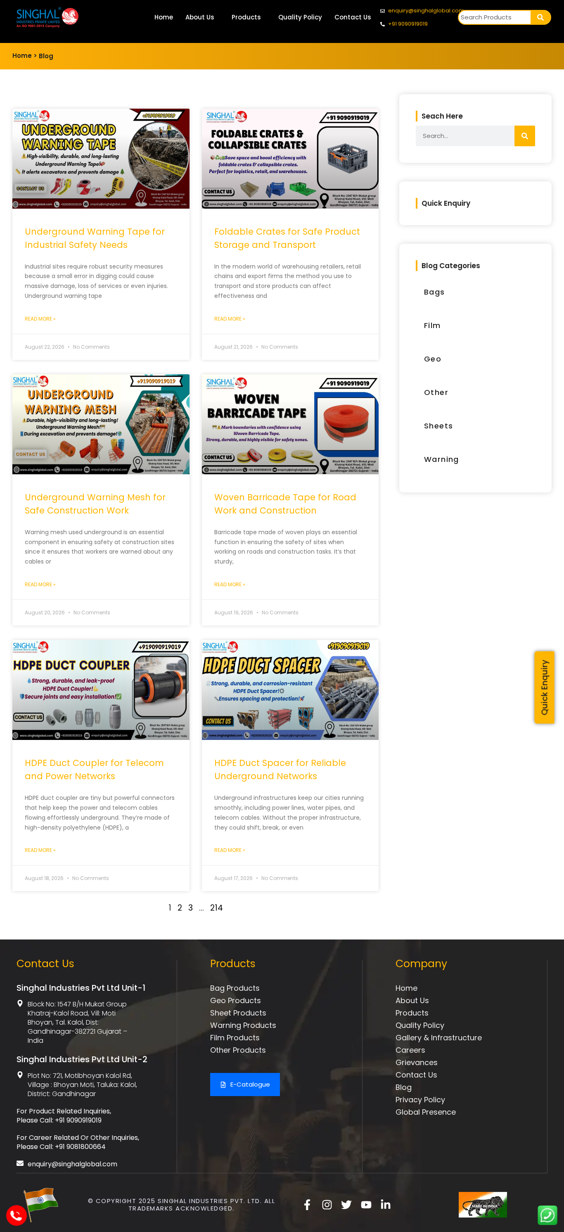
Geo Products (235, 1000)
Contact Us (352, 17)
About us (412, 1000)
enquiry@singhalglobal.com (72, 1164)
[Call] (16, 1221)
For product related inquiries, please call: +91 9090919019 (64, 1115)
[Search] (540, 17)
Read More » (40, 318)
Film (432, 325)
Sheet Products (238, 1013)
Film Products (235, 1037)
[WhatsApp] (547, 1222)
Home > (24, 55)
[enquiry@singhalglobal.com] (20, 1163)
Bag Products (235, 988)
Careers (410, 1050)
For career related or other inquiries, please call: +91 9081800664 (78, 1142)
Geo (432, 359)
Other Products (238, 1050)
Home (163, 17)
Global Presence (426, 1112)
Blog (46, 56)
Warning (441, 459)
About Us (199, 17)
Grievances (417, 1062)
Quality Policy (300, 17)
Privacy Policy (420, 1099)
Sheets (438, 426)
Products (246, 17)
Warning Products (243, 1025)
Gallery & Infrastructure (439, 1037)
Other (436, 392)
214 (216, 907)
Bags (434, 292)
